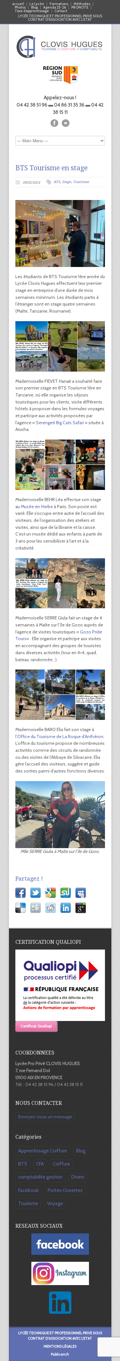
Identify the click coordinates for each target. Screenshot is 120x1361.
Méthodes (82, 4)
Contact (60, 11)
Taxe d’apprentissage (32, 11)
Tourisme (81, 182)
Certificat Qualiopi (36, 1026)
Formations (59, 4)
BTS (57, 182)
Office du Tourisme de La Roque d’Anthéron (60, 736)
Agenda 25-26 (54, 7)
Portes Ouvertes (65, 1190)
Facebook (28, 1190)
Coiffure (61, 1164)
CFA (40, 1164)
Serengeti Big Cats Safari (60, 422)
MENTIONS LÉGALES (60, 1346)
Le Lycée (36, 4)
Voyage (55, 1203)
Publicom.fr (60, 1354)
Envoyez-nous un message (45, 1117)
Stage (66, 182)
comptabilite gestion (40, 1177)
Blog (34, 7)
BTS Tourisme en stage (51, 168)
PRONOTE (79, 7)
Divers (77, 1177)
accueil (18, 4)
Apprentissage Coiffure (42, 1151)
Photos (20, 7)
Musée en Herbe (37, 506)
